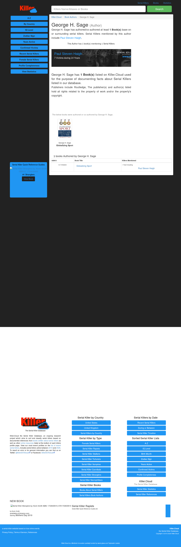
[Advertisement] (28, 117)
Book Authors (71, 17)
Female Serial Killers (91, 443)
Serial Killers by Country (91, 433)
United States (91, 422)
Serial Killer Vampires (91, 464)
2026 (58, 448)
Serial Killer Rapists (91, 448)
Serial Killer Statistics (146, 489)
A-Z (29, 18)
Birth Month (146, 453)
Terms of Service (20, 532)
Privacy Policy (7, 532)
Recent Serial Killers (146, 422)
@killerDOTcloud (22, 452)
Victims (29, 47)
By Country (29, 23)
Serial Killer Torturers (91, 459)
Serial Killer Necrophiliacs (91, 480)
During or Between (146, 427)
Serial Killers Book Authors (91, 495)
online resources (27, 443)
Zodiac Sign (29, 35)
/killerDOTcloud (47, 452)
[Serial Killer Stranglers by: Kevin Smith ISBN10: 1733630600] (28, 169)
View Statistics (29, 71)
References (32, 532)
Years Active (29, 41)
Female (29, 59)
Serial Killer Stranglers (91, 474)
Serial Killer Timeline (146, 433)
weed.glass (101, 543)
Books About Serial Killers (91, 490)
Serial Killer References (146, 494)
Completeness (29, 65)
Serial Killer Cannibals (91, 469)
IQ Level (29, 29)
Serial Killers (143, 2)
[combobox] (98, 9)
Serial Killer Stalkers (91, 453)
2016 (51, 448)
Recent (29, 53)
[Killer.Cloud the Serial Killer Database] (28, 9)
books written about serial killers (45, 440)
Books (156, 2)
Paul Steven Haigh (70, 37)
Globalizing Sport (84, 165)
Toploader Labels (114, 543)
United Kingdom (91, 427)
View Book (28, 178)
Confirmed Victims (146, 469)
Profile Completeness (146, 474)
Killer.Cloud (56, 17)
